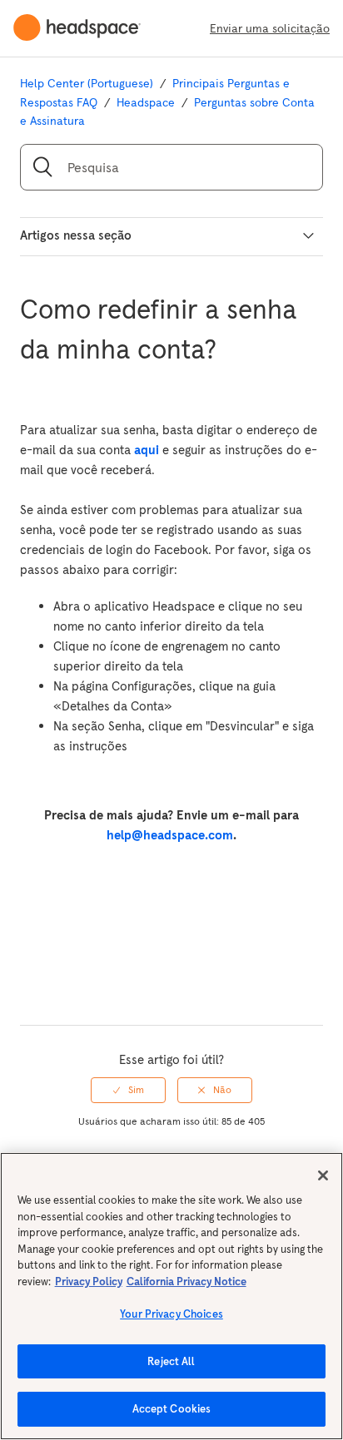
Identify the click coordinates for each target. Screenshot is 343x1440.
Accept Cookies (171, 1409)
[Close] (323, 1175)
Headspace (146, 102)
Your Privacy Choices (171, 1314)
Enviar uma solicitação (270, 28)
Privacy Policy (88, 1281)
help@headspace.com (170, 835)
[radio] (128, 1089)
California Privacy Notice (186, 1281)
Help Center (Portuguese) (86, 83)
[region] (171, 1296)
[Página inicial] (83, 28)
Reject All (171, 1361)
